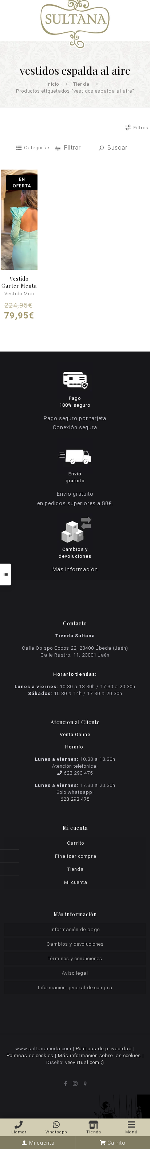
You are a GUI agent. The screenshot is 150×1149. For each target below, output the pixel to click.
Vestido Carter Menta (19, 282)
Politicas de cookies (30, 1055)
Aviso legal (75, 973)
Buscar (116, 147)
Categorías (37, 147)
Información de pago (75, 929)
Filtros (141, 127)
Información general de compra (75, 987)
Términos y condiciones (75, 958)
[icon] (85, 1083)
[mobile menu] (140, 11)
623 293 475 (78, 773)
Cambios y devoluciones (75, 944)
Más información (75, 569)
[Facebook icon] (65, 1083)
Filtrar (72, 147)
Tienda (81, 84)
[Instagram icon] (75, 1083)
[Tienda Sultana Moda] (75, 20)
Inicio (53, 84)
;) (102, 1062)
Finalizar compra (75, 856)
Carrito (75, 843)
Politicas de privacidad (104, 1048)
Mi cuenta (75, 882)
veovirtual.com (83, 1062)
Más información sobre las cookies (99, 1055)
